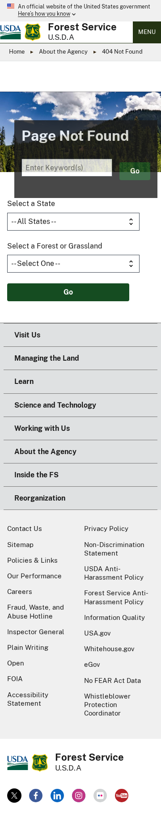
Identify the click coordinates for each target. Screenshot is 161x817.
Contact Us (24, 528)
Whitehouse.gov (109, 649)
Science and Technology (55, 405)
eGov (92, 664)
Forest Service (82, 27)
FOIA (15, 678)
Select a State (31, 203)
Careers (19, 591)
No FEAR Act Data (112, 680)
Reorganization (39, 498)
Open (15, 663)
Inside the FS (36, 475)
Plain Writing (27, 647)
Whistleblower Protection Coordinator (107, 704)
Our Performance (34, 576)
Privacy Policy (106, 528)
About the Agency (63, 51)
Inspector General (35, 632)
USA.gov (97, 633)
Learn (24, 381)
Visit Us (27, 335)
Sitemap (20, 544)
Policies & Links (32, 560)
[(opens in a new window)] (14, 795)
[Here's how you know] (80, 10)
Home (17, 51)
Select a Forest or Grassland (54, 246)
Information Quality (114, 617)
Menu (147, 32)
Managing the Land (46, 358)
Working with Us (42, 428)
